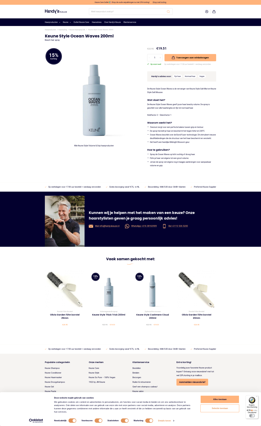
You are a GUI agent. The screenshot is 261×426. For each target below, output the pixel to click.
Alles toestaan (220, 399)
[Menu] (256, 397)
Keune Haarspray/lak (77, 30)
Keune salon (138, 391)
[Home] (56, 11)
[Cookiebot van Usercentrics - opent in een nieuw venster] (36, 421)
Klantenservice (130, 22)
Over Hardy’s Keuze (112, 22)
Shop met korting (159, 2)
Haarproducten (51, 22)
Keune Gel (49, 386)
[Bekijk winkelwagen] (214, 11)
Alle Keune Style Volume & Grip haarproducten (94, 146)
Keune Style (94, 373)
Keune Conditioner (53, 373)
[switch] (98, 420)
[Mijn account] (207, 11)
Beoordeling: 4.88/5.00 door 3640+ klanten (167, 187)
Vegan (201, 76)
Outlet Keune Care (81, 22)
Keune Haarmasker (53, 377)
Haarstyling (62, 30)
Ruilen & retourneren (142, 382)
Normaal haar (190, 76)
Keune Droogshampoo (55, 382)
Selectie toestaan (220, 408)
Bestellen (137, 368)
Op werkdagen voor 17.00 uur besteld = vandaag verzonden (74, 187)
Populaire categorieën (57, 362)
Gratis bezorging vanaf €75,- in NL (124, 187)
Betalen (136, 373)
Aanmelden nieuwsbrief (192, 382)
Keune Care (94, 368)
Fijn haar (177, 76)
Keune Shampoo (52, 368)
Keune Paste (50, 391)
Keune (65, 22)
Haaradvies (97, 22)
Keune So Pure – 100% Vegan (102, 377)
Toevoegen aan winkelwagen (192, 57)
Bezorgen (137, 377)
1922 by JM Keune (97, 382)
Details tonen (164, 420)
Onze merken (96, 362)
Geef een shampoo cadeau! (145, 386)
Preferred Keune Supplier (205, 187)
